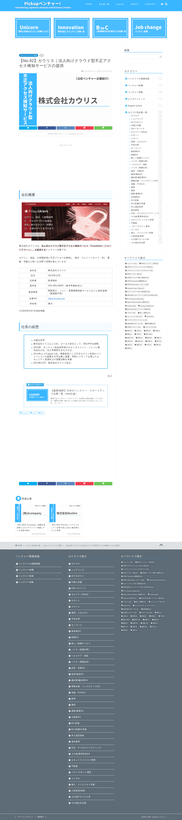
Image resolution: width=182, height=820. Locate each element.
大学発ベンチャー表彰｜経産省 (138, 277)
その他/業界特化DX (146, 217)
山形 (138, 330)
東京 (41, 413)
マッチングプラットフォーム (137, 320)
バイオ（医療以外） (146, 168)
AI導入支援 (146, 125)
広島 (129, 345)
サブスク (146, 116)
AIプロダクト (146, 122)
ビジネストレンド (144, 99)
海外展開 (151, 323)
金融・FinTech (146, 184)
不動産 (146, 223)
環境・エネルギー (146, 142)
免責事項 (40, 817)
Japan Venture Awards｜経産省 (138, 302)
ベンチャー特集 (144, 92)
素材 (146, 190)
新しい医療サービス (146, 158)
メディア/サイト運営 (146, 226)
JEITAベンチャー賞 (134, 274)
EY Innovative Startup (135, 299)
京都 (130, 341)
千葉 (138, 334)
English (120, 4)
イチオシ (131, 313)
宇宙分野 (146, 145)
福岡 (139, 345)
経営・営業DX (146, 171)
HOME (89, 4)
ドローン (146, 138)
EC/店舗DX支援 (146, 204)
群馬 (129, 334)
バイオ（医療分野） (146, 161)
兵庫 (149, 341)
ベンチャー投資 (26, 576)
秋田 (129, 330)
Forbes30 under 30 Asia (135, 288)
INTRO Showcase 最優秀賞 (137, 281)
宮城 (148, 330)
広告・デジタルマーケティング (146, 213)
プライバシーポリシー (25, 817)
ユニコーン (132, 263)
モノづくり (146, 148)
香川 (159, 341)
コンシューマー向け (134, 316)
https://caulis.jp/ (56, 298)
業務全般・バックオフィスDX (146, 181)
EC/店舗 (146, 200)
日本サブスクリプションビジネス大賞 (140, 267)
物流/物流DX (146, 174)
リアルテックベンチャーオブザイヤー (140, 270)
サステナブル (150, 327)
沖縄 (129, 348)
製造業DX (146, 151)
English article (144, 106)
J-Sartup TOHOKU (146, 306)
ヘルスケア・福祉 (146, 164)
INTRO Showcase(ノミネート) (137, 284)
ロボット (146, 135)
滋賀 (158, 337)
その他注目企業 (146, 243)
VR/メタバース (146, 129)
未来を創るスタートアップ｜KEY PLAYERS (142, 295)
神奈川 (130, 337)
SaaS (34, 413)
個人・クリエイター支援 (146, 233)
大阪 (140, 341)
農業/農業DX (146, 194)
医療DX (146, 155)
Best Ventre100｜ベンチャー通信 (138, 309)
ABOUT (135, 4)
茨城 (157, 330)
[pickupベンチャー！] (43, 8)
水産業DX (146, 197)
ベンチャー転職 (144, 85)
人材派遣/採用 (146, 236)
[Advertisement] (65, 166)
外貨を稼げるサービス (134, 323)
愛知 (149, 337)
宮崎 (158, 345)
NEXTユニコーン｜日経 (149, 263)
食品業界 (146, 210)
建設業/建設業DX (146, 177)
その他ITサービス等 (146, 239)
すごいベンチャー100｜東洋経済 (138, 291)
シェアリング (146, 119)
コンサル (146, 230)
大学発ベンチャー (134, 327)
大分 (149, 345)
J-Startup (25, 413)
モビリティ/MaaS (146, 132)
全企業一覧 (104, 4)
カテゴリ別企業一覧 (144, 112)
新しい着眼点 (145, 313)
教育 (146, 187)
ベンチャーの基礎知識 (144, 78)
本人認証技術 (146, 207)
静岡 (140, 337)
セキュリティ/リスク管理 (28, 55)
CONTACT (150, 4)
